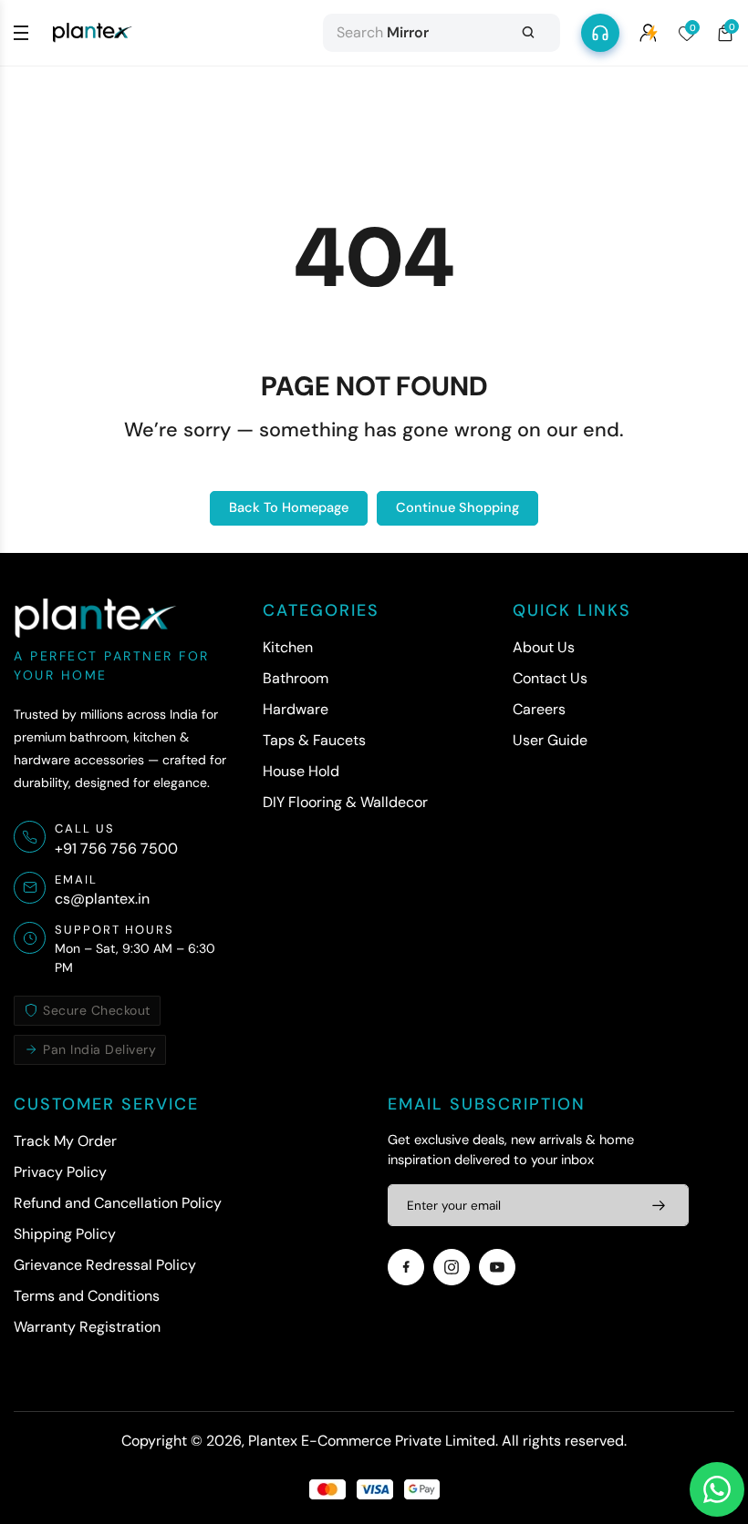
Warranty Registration (87, 1326)
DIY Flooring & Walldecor (345, 802)
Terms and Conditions (87, 1295)
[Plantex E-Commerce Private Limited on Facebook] (406, 1267)
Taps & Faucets (314, 740)
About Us (544, 647)
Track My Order (65, 1141)
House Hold (301, 771)
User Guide (550, 740)
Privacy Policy (60, 1171)
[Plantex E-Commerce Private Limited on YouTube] (497, 1267)
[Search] (528, 33)
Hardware (295, 709)
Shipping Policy (65, 1233)
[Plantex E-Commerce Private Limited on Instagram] (451, 1267)
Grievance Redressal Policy (105, 1264)
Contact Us (550, 678)
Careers (539, 709)
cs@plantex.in (102, 898)
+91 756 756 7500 (116, 848)
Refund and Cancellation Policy (118, 1202)
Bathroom (295, 678)
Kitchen (288, 647)
